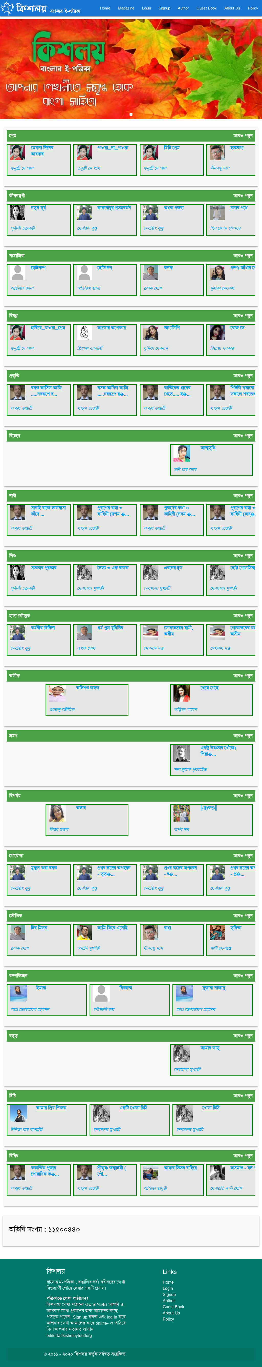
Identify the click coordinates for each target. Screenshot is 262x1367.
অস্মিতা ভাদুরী (155, 1188)
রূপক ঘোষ (152, 288)
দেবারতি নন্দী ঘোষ (226, 1188)
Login (146, 8)
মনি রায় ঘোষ (185, 470)
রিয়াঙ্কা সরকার (222, 348)
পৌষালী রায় (103, 1010)
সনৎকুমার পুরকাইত (190, 770)
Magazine (126, 8)
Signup (164, 8)
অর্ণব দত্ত (181, 830)
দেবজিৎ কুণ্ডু (86, 228)
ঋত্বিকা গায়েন (185, 710)
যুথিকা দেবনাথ (222, 288)
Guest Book (206, 8)
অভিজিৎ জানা (21, 288)
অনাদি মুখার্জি (88, 948)
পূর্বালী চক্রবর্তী (22, 228)
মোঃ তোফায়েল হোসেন (29, 1010)
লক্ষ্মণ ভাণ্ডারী (21, 408)
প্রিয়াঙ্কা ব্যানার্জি (89, 348)
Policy (253, 8)
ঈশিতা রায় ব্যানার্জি (26, 1130)
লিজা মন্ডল (58, 830)
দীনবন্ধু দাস (219, 168)
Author (183, 8)
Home (105, 8)
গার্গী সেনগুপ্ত (220, 948)
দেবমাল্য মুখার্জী (90, 588)
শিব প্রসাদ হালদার (225, 228)
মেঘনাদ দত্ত (153, 648)
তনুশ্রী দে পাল (22, 168)
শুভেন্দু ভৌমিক (61, 710)
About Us (232, 8)
